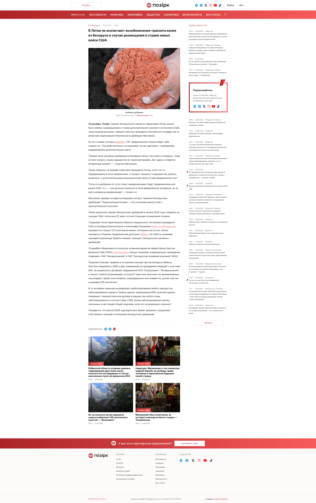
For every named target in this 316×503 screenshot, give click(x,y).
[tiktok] (220, 5)
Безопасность (192, 14)
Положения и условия (125, 479)
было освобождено (162, 226)
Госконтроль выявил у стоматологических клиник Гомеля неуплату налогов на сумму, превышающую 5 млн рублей (208, 255)
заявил (144, 234)
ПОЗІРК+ (119, 463)
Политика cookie (123, 471)
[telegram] (196, 5)
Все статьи (213, 14)
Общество (153, 14)
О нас (118, 459)
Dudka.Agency (221, 499)
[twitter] (206, 5)
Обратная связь (97, 499)
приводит (120, 142)
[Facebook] (110, 329)
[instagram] (210, 5)
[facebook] (201, 5)
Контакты (120, 467)
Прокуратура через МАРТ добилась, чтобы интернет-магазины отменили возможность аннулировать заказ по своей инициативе (208, 199)
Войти (230, 5)
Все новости (97, 14)
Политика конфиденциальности (129, 475)
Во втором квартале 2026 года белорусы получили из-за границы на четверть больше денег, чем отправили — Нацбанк (207, 269)
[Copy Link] (114, 329)
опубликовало (121, 252)
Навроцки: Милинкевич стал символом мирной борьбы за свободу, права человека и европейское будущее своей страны (207, 50)
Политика (117, 14)
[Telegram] (106, 329)
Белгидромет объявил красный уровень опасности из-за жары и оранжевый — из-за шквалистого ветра (207, 310)
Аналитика (171, 14)
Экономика (135, 14)
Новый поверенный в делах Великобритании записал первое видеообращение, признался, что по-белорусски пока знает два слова (208, 161)
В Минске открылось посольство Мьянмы (204, 244)
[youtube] (215, 5)
